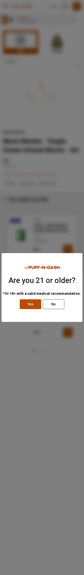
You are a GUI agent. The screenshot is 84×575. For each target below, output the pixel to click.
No (53, 304)
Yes (30, 304)
